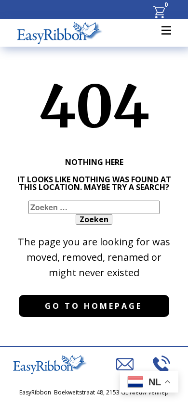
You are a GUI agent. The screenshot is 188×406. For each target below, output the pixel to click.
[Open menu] (166, 30)
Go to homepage (93, 306)
